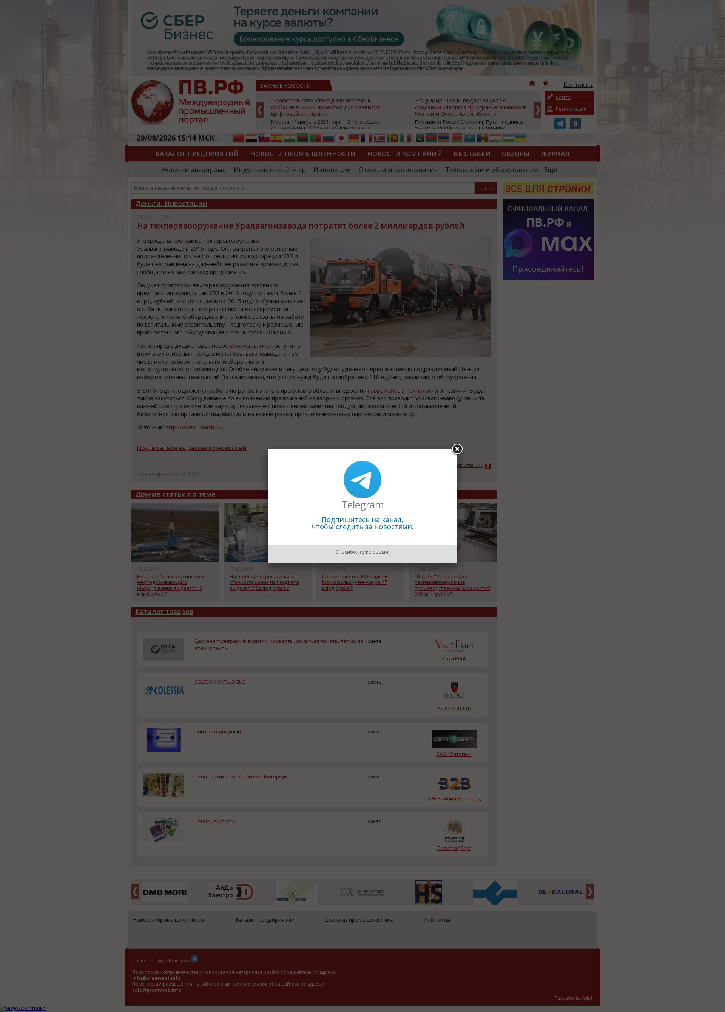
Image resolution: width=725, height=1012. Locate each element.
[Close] (457, 449)
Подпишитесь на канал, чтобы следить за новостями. (362, 523)
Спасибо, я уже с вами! (362, 551)
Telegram (362, 504)
